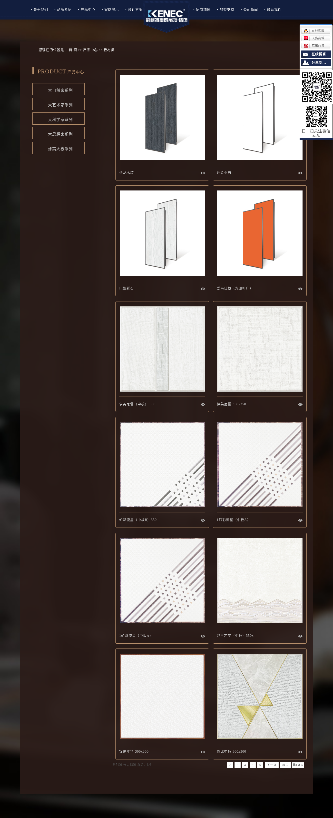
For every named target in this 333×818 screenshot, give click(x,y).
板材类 (109, 50)
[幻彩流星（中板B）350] (162, 464)
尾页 (285, 765)
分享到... (319, 62)
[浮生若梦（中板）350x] (260, 580)
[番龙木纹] (162, 117)
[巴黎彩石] (162, 233)
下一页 (271, 765)
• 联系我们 (273, 9)
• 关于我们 (39, 9)
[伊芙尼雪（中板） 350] (162, 349)
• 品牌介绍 (63, 9)
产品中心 (90, 50)
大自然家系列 (55, 89)
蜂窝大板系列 (55, 148)
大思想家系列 (55, 133)
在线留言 (319, 54)
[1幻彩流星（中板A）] (260, 464)
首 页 (73, 50)
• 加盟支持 (225, 9)
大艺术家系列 (55, 104)
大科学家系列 (55, 118)
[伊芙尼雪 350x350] (260, 349)
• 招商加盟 (202, 9)
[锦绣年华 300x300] (162, 696)
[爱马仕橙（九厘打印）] (260, 233)
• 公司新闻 (249, 9)
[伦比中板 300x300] (260, 696)
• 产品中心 (86, 9)
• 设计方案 (134, 9)
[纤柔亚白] (260, 117)
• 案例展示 (110, 9)
